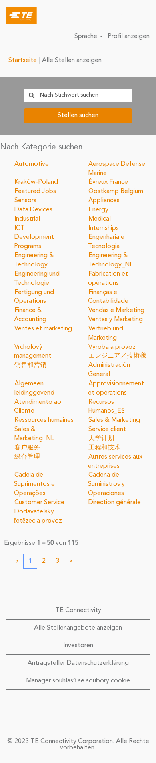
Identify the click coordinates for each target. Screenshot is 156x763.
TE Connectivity (78, 610)
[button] (146, 16)
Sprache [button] (86, 36)
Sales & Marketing (114, 420)
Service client (107, 429)
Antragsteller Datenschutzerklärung (78, 663)
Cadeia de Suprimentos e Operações (34, 484)
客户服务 (27, 448)
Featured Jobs (35, 191)
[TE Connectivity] (18, 15)
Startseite (22, 60)
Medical (99, 219)
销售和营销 (30, 365)
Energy (98, 210)
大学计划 (101, 438)
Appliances (104, 200)
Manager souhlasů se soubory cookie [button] (78, 681)
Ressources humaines (44, 420)
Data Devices (33, 210)
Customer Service (39, 502)
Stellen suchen (78, 115)
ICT (19, 228)
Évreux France (108, 182)
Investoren (78, 645)
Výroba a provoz (112, 347)
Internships (103, 228)
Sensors (25, 200)
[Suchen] (126, 15)
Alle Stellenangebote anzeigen (78, 628)
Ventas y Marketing (115, 319)
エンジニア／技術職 (117, 356)
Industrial (27, 219)
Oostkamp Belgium (115, 191)
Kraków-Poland (36, 182)
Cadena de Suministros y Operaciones (106, 484)
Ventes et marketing (43, 329)
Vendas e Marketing (116, 310)
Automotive (31, 164)
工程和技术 (104, 448)
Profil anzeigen (129, 36)
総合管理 (27, 457)
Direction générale (114, 502)
